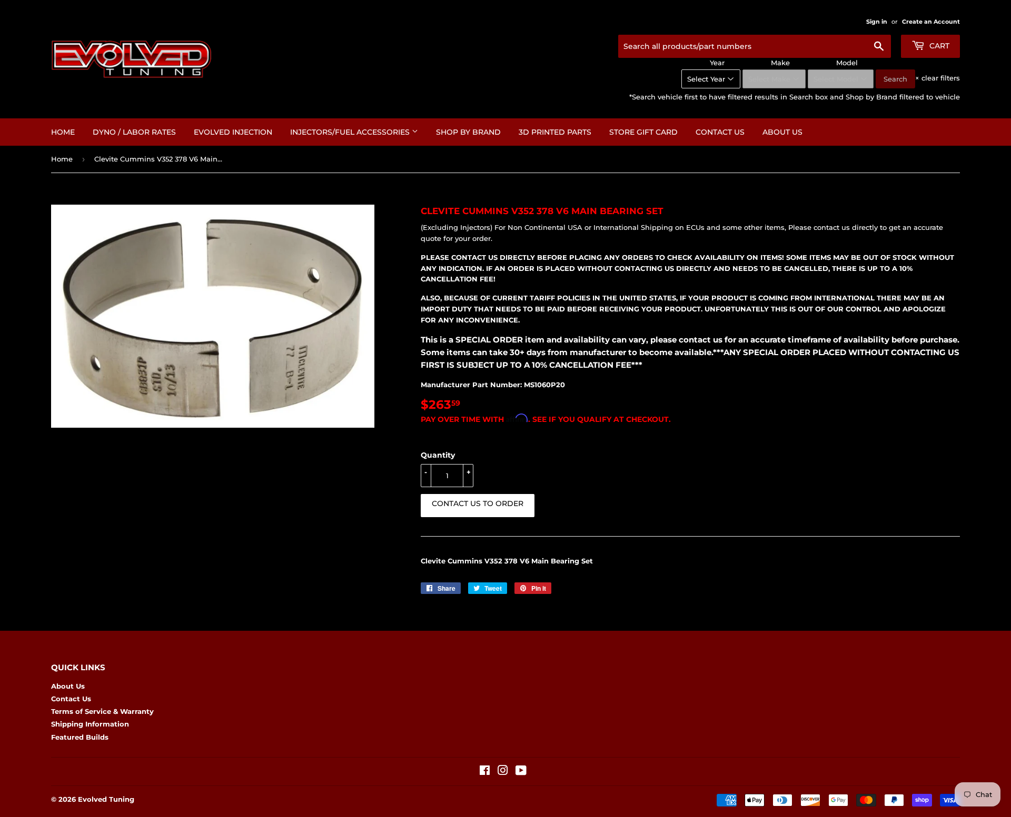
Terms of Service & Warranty (102, 711)
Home (63, 132)
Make (780, 62)
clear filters (937, 78)
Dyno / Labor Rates (134, 132)
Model (847, 62)
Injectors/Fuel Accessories (351, 132)
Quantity (438, 455)
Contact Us (720, 132)
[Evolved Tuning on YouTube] (521, 772)
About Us (782, 132)
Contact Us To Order (477, 503)
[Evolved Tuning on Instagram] (503, 772)
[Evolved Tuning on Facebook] (484, 772)
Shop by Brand (468, 132)
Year (717, 62)
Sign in (876, 21)
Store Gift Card (643, 132)
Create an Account (931, 21)
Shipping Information (90, 724)
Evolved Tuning (106, 799)
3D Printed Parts (555, 132)
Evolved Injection (233, 132)
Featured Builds (79, 737)
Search (895, 79)
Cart (938, 46)
